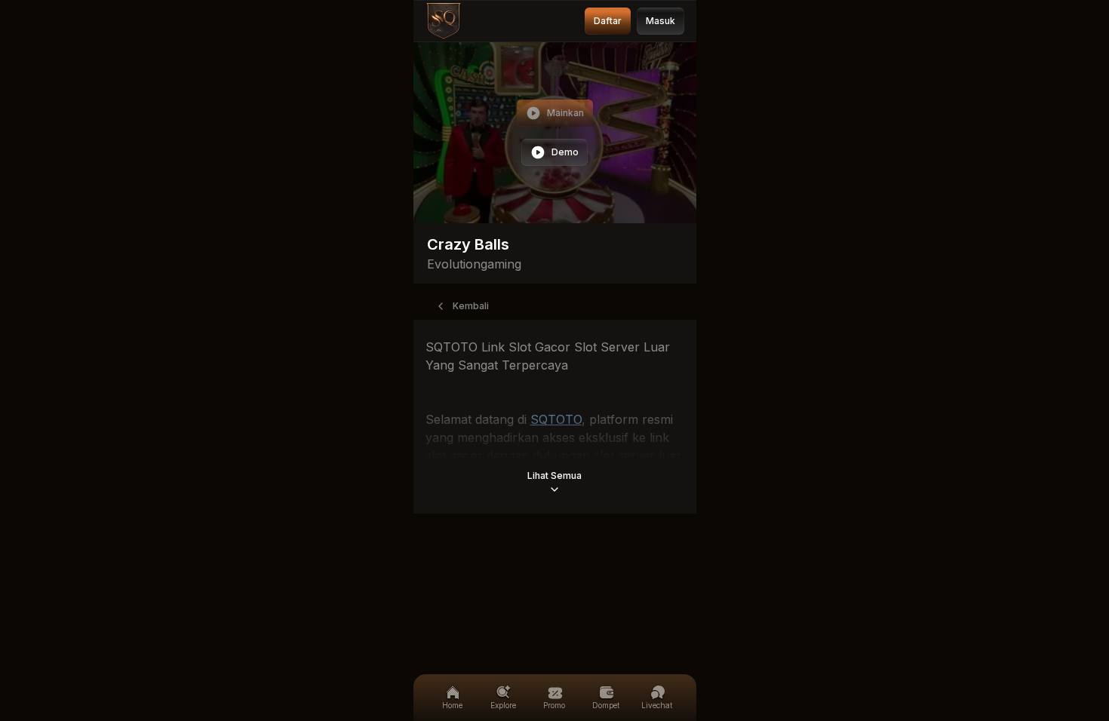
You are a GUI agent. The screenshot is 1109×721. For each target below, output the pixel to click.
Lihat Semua (554, 475)
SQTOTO (556, 419)
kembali (471, 305)
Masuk (660, 20)
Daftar (608, 20)
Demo (565, 152)
